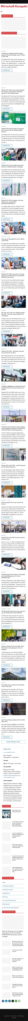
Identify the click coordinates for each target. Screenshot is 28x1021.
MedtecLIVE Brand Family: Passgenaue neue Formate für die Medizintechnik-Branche (12, 130)
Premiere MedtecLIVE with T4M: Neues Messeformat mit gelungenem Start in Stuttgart (12, 648)
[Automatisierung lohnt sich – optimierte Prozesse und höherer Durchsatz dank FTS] (6, 871)
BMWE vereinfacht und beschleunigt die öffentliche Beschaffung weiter (17, 969)
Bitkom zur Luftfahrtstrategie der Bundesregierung (18, 976)
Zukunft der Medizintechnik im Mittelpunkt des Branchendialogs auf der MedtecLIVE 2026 (13, 55)
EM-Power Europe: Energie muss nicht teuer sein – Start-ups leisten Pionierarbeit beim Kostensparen (18, 943)
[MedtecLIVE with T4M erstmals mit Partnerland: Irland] (13, 527)
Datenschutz (14, 1016)
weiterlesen (6, 70)
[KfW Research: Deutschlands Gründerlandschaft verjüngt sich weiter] (6, 995)
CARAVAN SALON (7, 889)
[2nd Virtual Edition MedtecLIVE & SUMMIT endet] (13, 709)
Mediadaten (21, 1016)
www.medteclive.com (9, 752)
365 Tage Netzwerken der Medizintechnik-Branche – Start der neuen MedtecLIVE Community (13, 314)
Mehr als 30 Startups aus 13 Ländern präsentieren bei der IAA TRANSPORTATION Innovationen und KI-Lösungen (12, 933)
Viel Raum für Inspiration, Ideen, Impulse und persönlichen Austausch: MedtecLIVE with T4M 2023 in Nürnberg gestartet (13, 428)
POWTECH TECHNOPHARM (10, 908)
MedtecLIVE (7, 749)
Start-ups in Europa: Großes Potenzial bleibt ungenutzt (18, 960)
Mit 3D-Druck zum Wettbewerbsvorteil (16, 811)
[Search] (26, 12)
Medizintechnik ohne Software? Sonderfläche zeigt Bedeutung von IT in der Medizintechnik (13, 576)
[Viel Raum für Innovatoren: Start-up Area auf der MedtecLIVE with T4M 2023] (13, 600)
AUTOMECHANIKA (8, 886)
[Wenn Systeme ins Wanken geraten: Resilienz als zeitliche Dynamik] (6, 848)
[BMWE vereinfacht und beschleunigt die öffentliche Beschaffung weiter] (6, 969)
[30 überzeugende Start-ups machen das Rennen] (13, 492)
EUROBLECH (6, 893)
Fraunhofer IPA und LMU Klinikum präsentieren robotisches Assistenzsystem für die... (18, 858)
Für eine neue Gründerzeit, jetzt (17, 950)
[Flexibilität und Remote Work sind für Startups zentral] (6, 986)
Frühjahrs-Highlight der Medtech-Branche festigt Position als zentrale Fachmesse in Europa (13, 388)
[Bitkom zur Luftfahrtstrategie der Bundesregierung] (6, 978)
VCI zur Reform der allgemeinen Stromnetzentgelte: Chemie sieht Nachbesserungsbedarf (18, 823)
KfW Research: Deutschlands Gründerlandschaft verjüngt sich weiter (17, 994)
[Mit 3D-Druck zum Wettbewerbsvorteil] (6, 814)
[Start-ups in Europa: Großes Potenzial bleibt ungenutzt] (6, 961)
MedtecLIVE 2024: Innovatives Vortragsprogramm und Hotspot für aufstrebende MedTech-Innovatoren (12, 275)
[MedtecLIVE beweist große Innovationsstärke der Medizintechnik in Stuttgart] (13, 154)
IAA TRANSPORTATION (9, 900)
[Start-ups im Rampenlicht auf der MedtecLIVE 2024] (13, 228)
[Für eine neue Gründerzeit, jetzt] (6, 952)
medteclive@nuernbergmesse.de (11, 775)
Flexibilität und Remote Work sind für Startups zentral (17, 986)
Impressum (7, 1016)
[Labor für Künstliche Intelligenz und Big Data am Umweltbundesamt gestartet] (6, 837)
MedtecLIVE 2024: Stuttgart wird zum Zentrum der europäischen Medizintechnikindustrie (12, 202)
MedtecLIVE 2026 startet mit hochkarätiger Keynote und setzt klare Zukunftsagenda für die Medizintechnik (13, 91)
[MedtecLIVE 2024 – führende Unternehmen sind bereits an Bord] (13, 340)
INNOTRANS (6, 904)
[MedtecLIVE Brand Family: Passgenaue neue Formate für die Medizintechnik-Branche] (13, 118)
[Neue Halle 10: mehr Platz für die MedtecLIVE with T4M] (13, 674)
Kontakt (14, 1017)
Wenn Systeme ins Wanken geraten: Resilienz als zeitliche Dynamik (17, 846)
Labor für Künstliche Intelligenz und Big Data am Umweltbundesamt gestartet (18, 835)
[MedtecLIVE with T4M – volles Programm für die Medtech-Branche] (13, 454)
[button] (3, 1001)
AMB (3, 882)
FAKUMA (5, 897)
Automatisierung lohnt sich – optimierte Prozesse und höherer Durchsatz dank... (17, 869)
